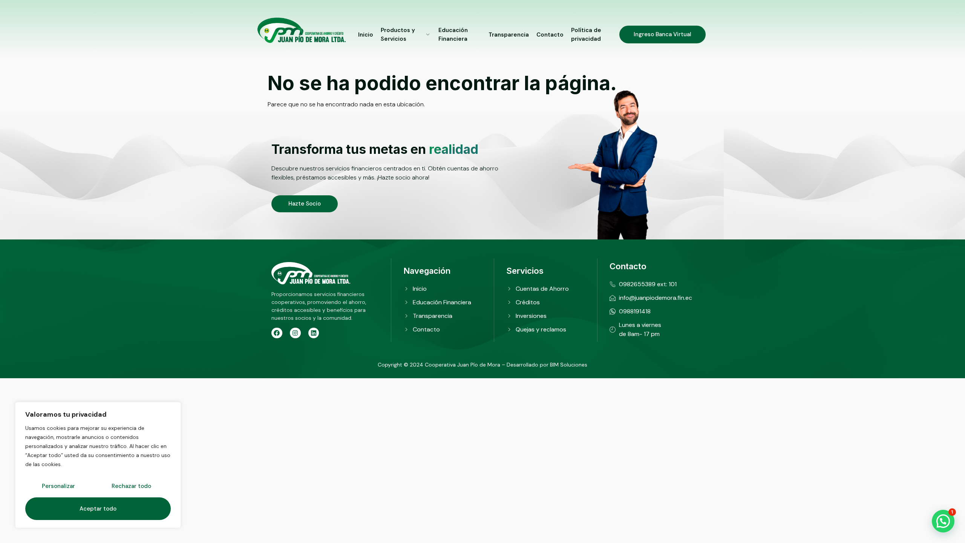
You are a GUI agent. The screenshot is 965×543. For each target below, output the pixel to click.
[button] (943, 521)
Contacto (550, 34)
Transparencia (509, 34)
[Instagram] (295, 333)
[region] (98, 465)
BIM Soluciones (568, 364)
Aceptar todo (98, 508)
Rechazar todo (131, 486)
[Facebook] (276, 333)
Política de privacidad (586, 34)
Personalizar (58, 486)
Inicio (365, 34)
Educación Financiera (453, 34)
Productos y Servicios (398, 34)
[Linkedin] (313, 333)
